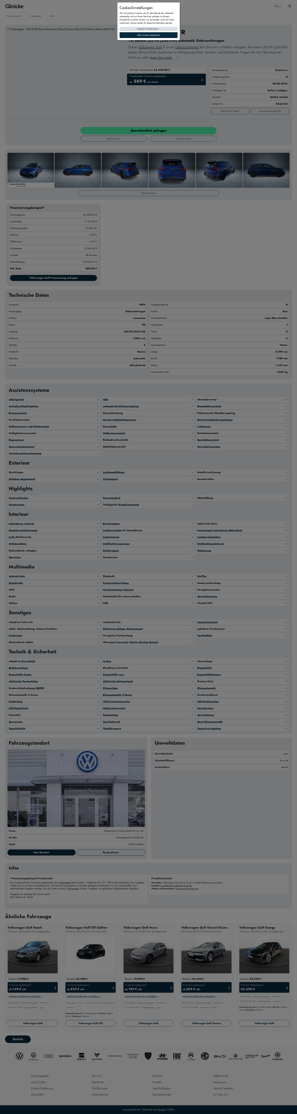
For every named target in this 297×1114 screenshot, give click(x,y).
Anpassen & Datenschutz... (148, 28)
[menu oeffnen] (289, 6)
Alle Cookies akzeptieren (148, 35)
